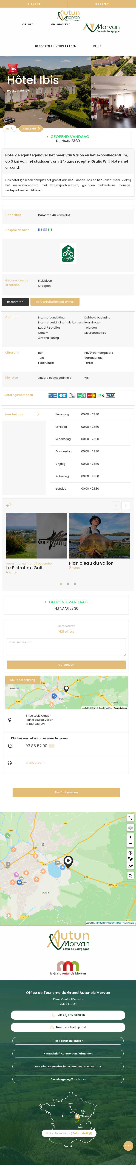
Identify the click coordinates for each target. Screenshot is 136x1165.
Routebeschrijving (22, 680)
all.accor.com (35, 763)
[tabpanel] (36, 545)
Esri (95, 922)
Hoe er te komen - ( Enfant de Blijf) (69, 1133)
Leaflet (89, 922)
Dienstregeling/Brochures (68, 1079)
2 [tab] (68, 584)
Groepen (102, 4)
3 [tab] (75, 584)
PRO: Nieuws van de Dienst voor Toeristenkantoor (68, 1066)
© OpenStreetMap (113, 922)
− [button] (130, 843)
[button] (27, 24)
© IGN (101, 922)
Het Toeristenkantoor (68, 1041)
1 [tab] (61, 584)
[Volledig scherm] (130, 818)
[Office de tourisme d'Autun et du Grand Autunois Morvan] (101, 24)
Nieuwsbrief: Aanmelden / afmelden (68, 1053)
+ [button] (130, 837)
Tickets (34, 4)
